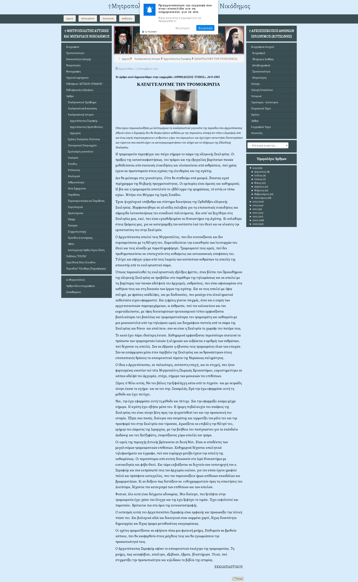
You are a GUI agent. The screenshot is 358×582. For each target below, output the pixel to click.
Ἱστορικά (256, 96)
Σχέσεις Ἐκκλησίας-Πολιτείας (83, 139)
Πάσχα (70, 219)
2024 (253, 205)
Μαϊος (256, 183)
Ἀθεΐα (70, 244)
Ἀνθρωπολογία (75, 182)
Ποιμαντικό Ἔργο (261, 108)
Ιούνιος (257, 179)
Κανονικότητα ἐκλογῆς (78, 59)
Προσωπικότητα (75, 53)
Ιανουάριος (259, 198)
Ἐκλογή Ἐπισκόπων (262, 90)
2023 (253, 209)
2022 (253, 213)
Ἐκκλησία (72, 158)
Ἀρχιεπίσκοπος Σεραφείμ (84, 121)
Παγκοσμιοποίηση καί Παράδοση (85, 201)
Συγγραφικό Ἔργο (261, 127)
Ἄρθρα (70, 96)
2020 (253, 220)
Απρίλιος (257, 186)
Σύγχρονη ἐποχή (76, 231)
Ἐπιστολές (257, 133)
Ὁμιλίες (255, 114)
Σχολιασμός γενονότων (79, 151)
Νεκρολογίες (73, 65)
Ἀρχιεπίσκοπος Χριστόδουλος (86, 127)
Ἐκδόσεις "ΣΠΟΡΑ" (76, 256)
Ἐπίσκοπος (73, 170)
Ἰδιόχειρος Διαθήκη (262, 59)
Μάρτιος (257, 190)
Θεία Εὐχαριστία (76, 188)
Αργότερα (182, 28)
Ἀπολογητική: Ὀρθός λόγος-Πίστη (85, 250)
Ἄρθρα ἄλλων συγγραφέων (80, 286)
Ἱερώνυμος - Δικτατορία (264, 102)
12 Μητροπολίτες (75, 280)
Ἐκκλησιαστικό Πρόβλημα (81, 102)
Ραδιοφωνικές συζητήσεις (79, 90)
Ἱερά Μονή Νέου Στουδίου (81, 262)
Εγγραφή (205, 28)
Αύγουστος (258, 172)
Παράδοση (73, 194)
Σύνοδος (71, 164)
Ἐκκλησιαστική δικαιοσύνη (81, 108)
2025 (253, 201)
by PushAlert (151, 31)
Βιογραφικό (72, 47)
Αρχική (69, 18)
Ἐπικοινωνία (108, 18)
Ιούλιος (257, 175)
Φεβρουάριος (260, 194)
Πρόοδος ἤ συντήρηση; (79, 238)
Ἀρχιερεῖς (75, 133)
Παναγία (71, 225)
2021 (253, 216)
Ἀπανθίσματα (73, 292)
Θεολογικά (73, 176)
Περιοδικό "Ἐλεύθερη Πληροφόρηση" (86, 268)
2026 (253, 168)
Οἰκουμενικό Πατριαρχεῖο (81, 145)
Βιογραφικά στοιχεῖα (262, 47)
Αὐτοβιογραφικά (260, 65)
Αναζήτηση (127, 18)
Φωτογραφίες (73, 71)
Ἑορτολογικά (74, 207)
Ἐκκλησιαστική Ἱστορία (80, 114)
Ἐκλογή (255, 84)
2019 (253, 224)
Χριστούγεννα (74, 213)
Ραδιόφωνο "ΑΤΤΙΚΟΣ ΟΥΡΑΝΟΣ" (84, 84)
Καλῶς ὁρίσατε (87, 18)
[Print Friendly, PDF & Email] (238, 578)
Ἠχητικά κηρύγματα (77, 77)
